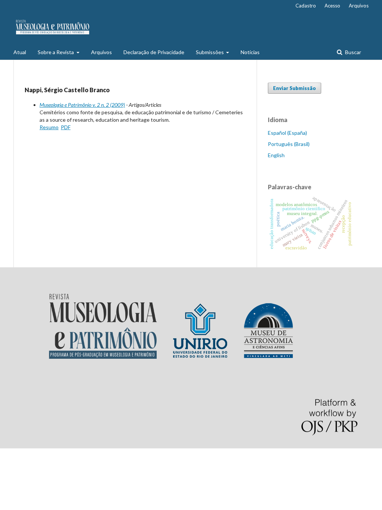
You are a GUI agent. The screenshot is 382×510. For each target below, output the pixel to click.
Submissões (210, 52)
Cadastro (305, 6)
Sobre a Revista (56, 52)
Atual (19, 52)
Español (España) (287, 133)
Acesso (332, 6)
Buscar (352, 52)
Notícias (250, 52)
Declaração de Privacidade (153, 52)
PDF (66, 127)
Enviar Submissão (294, 88)
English (276, 155)
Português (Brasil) (289, 144)
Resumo (49, 127)
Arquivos (101, 52)
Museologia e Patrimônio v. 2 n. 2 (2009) (82, 105)
